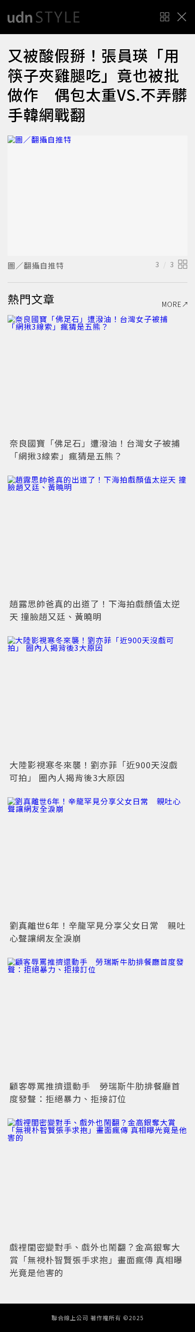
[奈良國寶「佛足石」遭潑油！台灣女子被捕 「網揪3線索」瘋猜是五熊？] (97, 375)
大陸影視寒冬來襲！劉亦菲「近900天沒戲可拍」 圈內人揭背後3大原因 (93, 770)
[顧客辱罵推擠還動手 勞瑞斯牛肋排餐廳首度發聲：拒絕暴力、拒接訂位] (97, 1018)
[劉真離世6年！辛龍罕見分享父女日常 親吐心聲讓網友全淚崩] (97, 857)
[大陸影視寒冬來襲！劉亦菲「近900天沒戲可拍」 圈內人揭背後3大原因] (97, 696)
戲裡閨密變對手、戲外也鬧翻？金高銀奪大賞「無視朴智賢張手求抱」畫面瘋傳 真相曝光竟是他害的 (96, 1259)
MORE (172, 304)
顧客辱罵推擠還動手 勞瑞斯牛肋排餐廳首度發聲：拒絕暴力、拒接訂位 (94, 1092)
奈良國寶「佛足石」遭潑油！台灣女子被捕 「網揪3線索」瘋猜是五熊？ (99, 449)
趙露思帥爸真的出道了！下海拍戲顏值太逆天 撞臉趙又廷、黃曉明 (94, 609)
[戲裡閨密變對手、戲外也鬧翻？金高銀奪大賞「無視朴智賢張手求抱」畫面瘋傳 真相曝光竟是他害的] (97, 1178)
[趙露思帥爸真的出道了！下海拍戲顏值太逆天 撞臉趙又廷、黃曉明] (97, 535)
